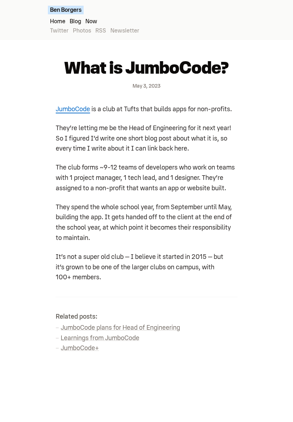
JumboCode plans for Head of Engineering (120, 328)
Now (91, 21)
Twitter (59, 30)
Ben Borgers (65, 10)
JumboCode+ (80, 348)
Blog (75, 21)
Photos (82, 30)
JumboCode (73, 109)
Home (57, 21)
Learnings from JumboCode (100, 338)
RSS (100, 30)
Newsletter (124, 30)
